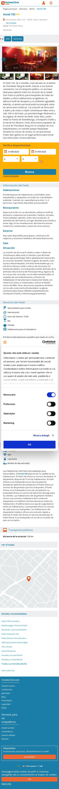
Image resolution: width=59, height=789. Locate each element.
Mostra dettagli (41, 435)
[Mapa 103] (28, 579)
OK (29, 444)
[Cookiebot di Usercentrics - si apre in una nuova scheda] (42, 342)
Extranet (5, 739)
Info (8, 38)
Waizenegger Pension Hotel (14, 625)
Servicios (17, 38)
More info (6, 783)
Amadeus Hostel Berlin (12, 655)
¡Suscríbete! (29, 756)
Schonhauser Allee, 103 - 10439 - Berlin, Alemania (26, 19)
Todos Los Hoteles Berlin (14, 663)
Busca (29, 171)
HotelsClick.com (10, 3)
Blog (3, 697)
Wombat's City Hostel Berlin (14, 629)
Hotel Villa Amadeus (11, 621)
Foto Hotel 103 (8, 670)
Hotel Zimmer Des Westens (14, 638)
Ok (29, 779)
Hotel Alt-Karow (9, 651)
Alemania (23, 9)
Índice (4, 708)
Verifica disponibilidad (16, 145)
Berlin (32, 9)
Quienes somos (8, 686)
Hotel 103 (41, 9)
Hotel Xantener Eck (10, 634)
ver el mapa (11, 22)
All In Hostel (7, 646)
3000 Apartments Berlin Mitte (15, 642)
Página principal (10, 9)
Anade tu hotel (8, 728)
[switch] (51, 404)
